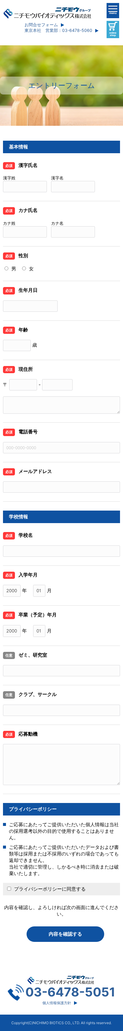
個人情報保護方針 (56, 1003)
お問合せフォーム (41, 24)
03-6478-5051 (70, 992)
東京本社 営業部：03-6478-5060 (58, 30)
